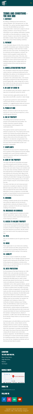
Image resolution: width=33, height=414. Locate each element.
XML (12, 410)
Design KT (25, 410)
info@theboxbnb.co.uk (8, 389)
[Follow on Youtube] (19, 399)
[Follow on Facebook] (4, 399)
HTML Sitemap (18, 410)
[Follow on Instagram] (9, 399)
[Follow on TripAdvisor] (14, 399)
